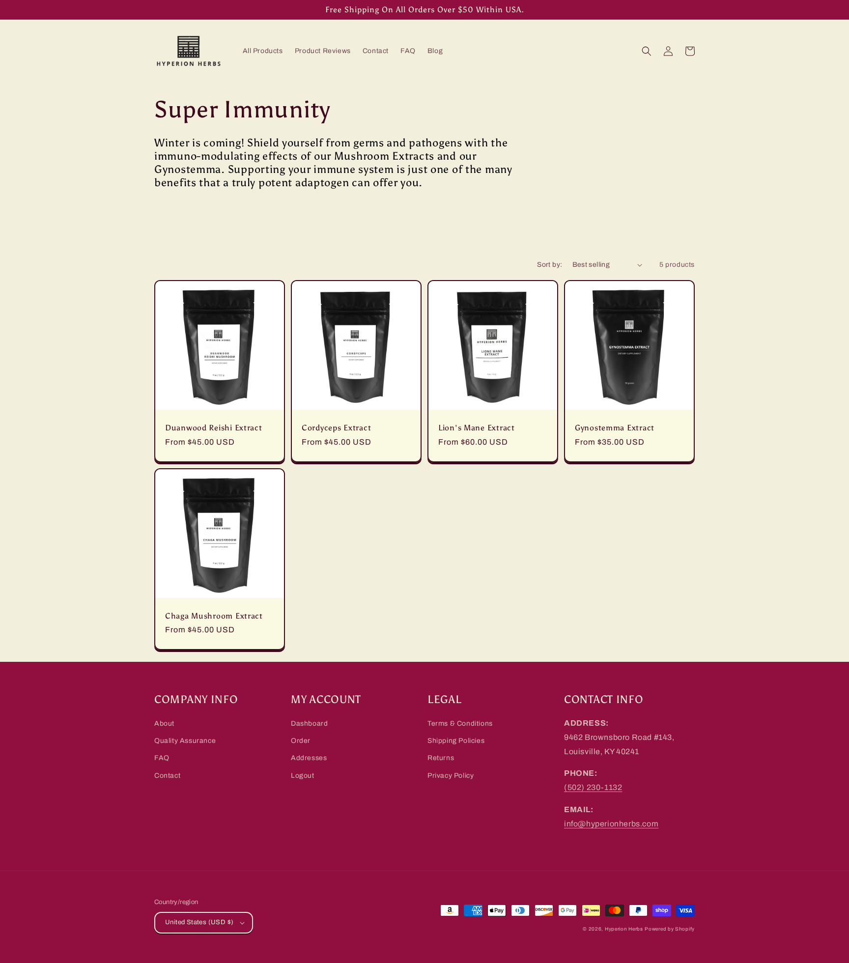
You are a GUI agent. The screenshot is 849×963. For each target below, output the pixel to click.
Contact (167, 775)
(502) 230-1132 (593, 787)
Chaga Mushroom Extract (214, 616)
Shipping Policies (455, 740)
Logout (302, 775)
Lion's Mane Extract (476, 427)
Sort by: (549, 264)
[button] (646, 51)
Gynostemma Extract (614, 427)
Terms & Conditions (460, 723)
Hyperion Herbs (624, 929)
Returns (440, 758)
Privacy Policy (450, 775)
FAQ (162, 758)
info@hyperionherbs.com (611, 824)
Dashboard (309, 723)
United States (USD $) (199, 922)
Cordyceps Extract (336, 427)
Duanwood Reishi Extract (213, 427)
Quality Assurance (185, 740)
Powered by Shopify (670, 929)
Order (301, 740)
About (164, 723)
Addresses (309, 758)
